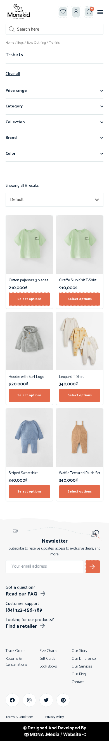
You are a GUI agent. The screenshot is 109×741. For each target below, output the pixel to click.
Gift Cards (47, 659)
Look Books (48, 666)
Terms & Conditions (20, 717)
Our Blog (79, 674)
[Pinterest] (63, 700)
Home (10, 42)
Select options (29, 299)
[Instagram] (29, 700)
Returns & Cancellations (16, 662)
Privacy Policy (54, 717)
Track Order (15, 651)
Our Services (82, 666)
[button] (100, 12)
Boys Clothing (36, 42)
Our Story (79, 651)
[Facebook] (12, 700)
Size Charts (48, 651)
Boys (20, 42)
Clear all (13, 74)
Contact (78, 682)
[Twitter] (46, 700)
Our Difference (84, 659)
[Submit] (93, 566)
